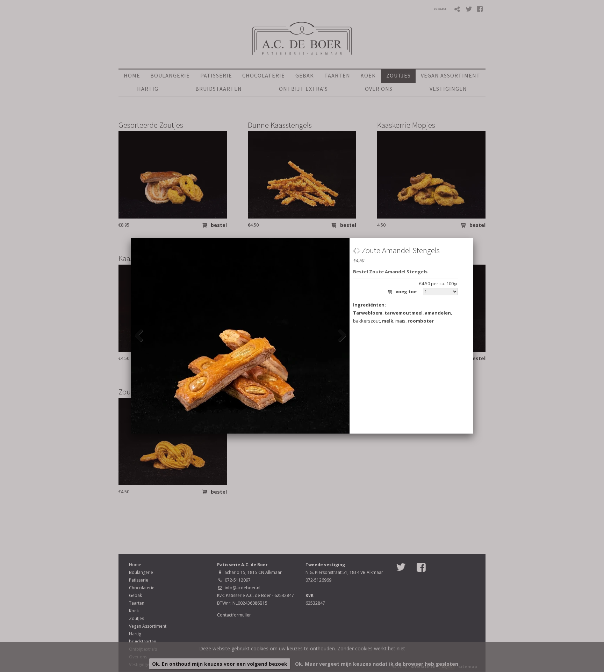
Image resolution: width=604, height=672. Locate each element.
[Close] (473, 238)
